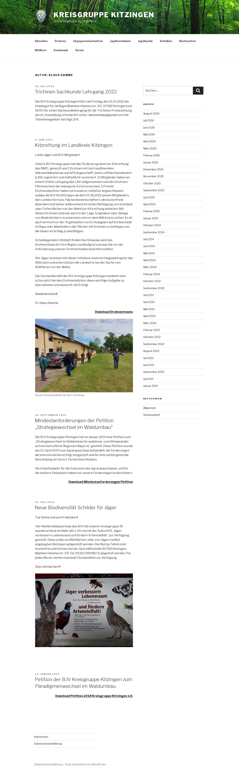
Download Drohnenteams (114, 312)
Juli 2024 (148, 239)
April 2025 (149, 204)
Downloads (61, 50)
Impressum (41, 736)
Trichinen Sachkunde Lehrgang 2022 (76, 92)
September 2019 (153, 371)
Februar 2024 (151, 274)
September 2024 (153, 232)
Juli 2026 (148, 120)
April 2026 (149, 141)
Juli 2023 (148, 295)
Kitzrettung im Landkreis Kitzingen (73, 145)
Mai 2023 (149, 309)
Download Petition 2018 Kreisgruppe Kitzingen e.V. (94, 696)
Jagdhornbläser (120, 41)
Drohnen (60, 41)
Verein (79, 50)
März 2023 (149, 323)
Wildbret (40, 50)
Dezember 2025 (153, 169)
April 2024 (149, 260)
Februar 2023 (151, 330)
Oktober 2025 (152, 183)
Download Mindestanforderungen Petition (101, 482)
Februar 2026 (151, 155)
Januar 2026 (150, 162)
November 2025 (153, 176)
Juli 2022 (148, 358)
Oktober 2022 (152, 336)
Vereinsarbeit (151, 414)
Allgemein (149, 407)
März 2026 (149, 148)
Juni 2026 (149, 127)
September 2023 (153, 288)
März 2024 (149, 267)
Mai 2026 (149, 134)
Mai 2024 (149, 253)
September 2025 (153, 190)
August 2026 (151, 113)
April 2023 (149, 316)
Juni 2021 (148, 365)
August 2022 (151, 351)
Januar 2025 (150, 218)
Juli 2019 (148, 379)
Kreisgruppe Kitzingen (104, 15)
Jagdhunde (145, 41)
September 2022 (153, 344)
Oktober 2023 (152, 281)
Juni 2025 (149, 197)
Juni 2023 (149, 302)
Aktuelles (41, 41)
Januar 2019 (150, 385)
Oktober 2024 (152, 225)
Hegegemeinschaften (88, 41)
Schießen (166, 41)
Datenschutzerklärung (48, 743)
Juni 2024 (149, 246)
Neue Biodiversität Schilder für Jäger (76, 507)
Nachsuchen (187, 41)
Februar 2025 (151, 211)
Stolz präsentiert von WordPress (85, 764)
